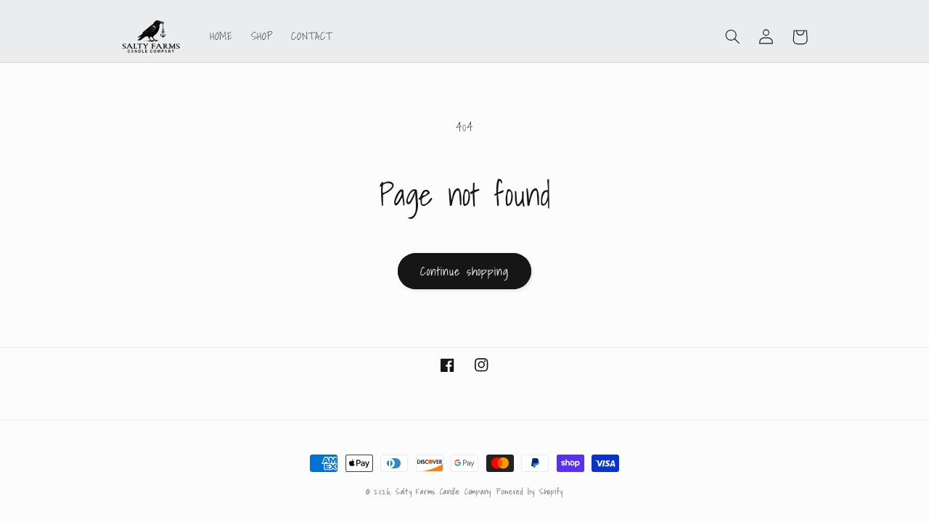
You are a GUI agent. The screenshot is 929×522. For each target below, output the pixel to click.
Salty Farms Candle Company (443, 492)
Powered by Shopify (529, 492)
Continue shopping (464, 271)
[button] (733, 37)
